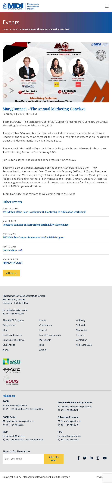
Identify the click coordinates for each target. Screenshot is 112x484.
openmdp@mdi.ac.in (15, 436)
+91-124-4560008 (14, 439)
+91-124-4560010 (69, 425)
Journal (43, 330)
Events (15, 29)
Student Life (9, 345)
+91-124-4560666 (34, 409)
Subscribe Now (53, 459)
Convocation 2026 (12, 250)
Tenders (80, 335)
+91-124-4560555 (14, 409)
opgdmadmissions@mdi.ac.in (20, 421)
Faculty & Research (12, 335)
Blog (5, 330)
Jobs (41, 345)
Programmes (9, 325)
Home (6, 29)
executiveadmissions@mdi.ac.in (76, 406)
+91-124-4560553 (69, 439)
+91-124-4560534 (34, 439)
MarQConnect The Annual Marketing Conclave (45, 29)
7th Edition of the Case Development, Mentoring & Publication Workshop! (44, 212)
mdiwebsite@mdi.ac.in (16, 310)
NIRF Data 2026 (84, 345)
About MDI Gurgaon (13, 320)
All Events (11, 273)
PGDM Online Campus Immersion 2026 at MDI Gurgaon (33, 237)
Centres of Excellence (13, 340)
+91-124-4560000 (14, 313)
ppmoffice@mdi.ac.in (71, 436)
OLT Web (81, 325)
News (5, 350)
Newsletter (81, 330)
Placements (45, 340)
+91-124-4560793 (69, 410)
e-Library (80, 320)
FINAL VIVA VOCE (12, 262)
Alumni (42, 350)
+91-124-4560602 (14, 425)
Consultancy (45, 325)
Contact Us (81, 340)
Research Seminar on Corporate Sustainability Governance (36, 224)
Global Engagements (50, 335)
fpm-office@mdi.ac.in (71, 421)
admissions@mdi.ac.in (16, 405)
